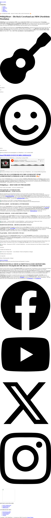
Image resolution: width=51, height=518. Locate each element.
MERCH (4, 10)
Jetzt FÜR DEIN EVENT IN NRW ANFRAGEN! (15, 155)
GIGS (3, 9)
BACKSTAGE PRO (6, 511)
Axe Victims (12, 228)
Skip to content (3, 1)
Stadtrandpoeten (33, 210)
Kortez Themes (30, 517)
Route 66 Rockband (10, 196)
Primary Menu (3, 4)
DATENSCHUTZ (6, 506)
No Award (47, 207)
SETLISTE (4, 8)
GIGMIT (4, 515)
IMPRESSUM (5, 507)
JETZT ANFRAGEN (6, 505)
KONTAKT (4, 11)
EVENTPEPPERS (6, 513)
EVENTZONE (5, 514)
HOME (3, 6)
